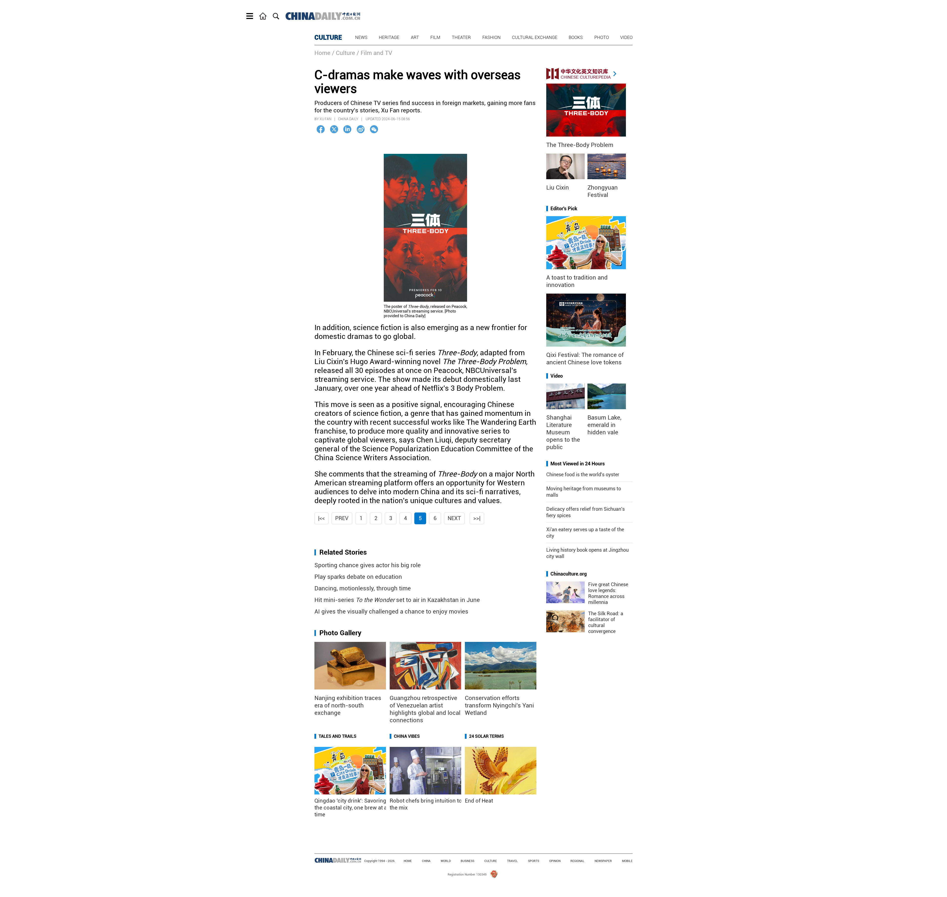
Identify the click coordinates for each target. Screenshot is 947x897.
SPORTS (533, 861)
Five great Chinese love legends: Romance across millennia (608, 593)
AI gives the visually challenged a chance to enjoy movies (391, 611)
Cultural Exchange (534, 37)
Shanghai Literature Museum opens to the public (563, 432)
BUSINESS (467, 861)
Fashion (491, 37)
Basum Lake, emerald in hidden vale (604, 425)
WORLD (446, 861)
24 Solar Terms (486, 736)
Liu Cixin (557, 187)
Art (415, 37)
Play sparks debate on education (358, 576)
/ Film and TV (374, 53)
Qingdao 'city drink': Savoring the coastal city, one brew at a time (350, 808)
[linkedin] (347, 129)
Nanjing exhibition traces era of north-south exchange (347, 705)
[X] (334, 129)
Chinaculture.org (568, 574)
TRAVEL (512, 861)
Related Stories (343, 552)
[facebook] (320, 129)
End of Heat (479, 801)
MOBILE (627, 861)
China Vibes (407, 736)
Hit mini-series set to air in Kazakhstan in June (397, 600)
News (361, 37)
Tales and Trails (337, 736)
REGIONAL (577, 861)
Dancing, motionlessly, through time (362, 588)
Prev (341, 518)
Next (454, 518)
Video (626, 37)
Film (435, 37)
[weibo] (360, 129)
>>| (476, 518)
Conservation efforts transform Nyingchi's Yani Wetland (499, 705)
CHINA (426, 861)
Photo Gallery (340, 633)
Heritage (389, 37)
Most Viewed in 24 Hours (577, 464)
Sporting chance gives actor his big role (367, 565)
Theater (461, 37)
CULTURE (328, 37)
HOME (408, 861)
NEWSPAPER (603, 861)
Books (576, 37)
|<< (321, 518)
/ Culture (343, 53)
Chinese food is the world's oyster (582, 474)
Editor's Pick (563, 208)
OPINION (555, 861)
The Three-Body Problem (579, 144)
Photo (601, 37)
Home (322, 53)
